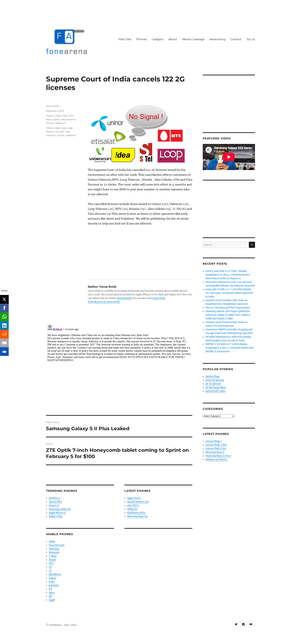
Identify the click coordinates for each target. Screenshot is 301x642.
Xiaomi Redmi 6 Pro (138, 501)
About (172, 39)
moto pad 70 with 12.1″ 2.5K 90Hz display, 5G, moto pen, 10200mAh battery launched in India (229, 293)
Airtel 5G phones (215, 380)
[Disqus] (119, 366)
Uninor (50, 123)
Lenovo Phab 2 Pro (216, 448)
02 (50, 570)
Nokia (52, 541)
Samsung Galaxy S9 (60, 509)
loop (63, 128)
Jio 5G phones (213, 383)
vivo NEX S (133, 505)
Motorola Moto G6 (137, 516)
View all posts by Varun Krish (104, 301)
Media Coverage (193, 39)
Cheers (50, 115)
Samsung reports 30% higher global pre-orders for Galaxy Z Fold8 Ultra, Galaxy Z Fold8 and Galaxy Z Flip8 (228, 315)
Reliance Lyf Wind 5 (216, 459)
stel (62, 131)
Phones (141, 39)
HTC (51, 563)
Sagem (52, 578)
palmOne (54, 585)
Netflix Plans (213, 376)
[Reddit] (4, 334)
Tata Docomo (68, 119)
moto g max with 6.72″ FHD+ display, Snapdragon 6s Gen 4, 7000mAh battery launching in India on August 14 (228, 275)
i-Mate (52, 556)
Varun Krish (158, 298)
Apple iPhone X (57, 512)
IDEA (58, 115)
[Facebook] (4, 308)
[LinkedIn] (4, 325)
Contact (236, 39)
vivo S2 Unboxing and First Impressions (228, 307)
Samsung (54, 548)
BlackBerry (55, 574)
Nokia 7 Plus (55, 516)
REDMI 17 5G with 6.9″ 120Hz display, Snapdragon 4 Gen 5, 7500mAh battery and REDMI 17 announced (229, 348)
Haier (52, 581)
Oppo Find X (134, 498)
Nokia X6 (132, 509)
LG (50, 567)
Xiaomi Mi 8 (55, 501)
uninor (60, 135)
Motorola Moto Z (215, 452)
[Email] (4, 342)
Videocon (60, 123)
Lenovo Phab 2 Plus (216, 444)
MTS (71, 115)
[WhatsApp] (4, 316)
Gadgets (158, 39)
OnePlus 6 (54, 498)
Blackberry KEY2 (136, 512)
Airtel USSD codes (215, 391)
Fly (50, 596)
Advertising (217, 39)
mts (57, 131)
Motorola (54, 552)
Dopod (52, 559)
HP (50, 589)
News (49, 119)
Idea (57, 128)
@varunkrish (124, 298)
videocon (70, 135)
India (65, 115)
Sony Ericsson (57, 545)
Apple (52, 599)
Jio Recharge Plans (216, 387)
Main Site (124, 39)
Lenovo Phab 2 (214, 441)
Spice (56, 119)
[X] (4, 299)
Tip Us (250, 39)
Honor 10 (54, 505)
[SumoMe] (4, 351)
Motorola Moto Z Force (218, 455)
